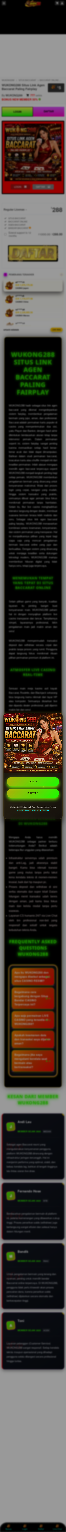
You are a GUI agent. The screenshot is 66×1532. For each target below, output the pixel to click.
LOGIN (33, 781)
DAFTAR (33, 793)
